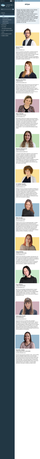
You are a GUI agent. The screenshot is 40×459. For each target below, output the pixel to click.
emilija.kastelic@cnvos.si (20, 186)
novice (3, 32)
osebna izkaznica (5, 21)
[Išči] (13, 9)
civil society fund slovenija (6, 28)
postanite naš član (5, 23)
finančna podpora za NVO (7, 33)
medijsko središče (5, 35)
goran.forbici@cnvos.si (20, 49)
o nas (3, 14)
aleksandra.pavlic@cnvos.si (21, 318)
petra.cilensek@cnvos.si (20, 116)
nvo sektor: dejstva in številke (7, 30)
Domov (16, 0)
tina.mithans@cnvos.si (20, 287)
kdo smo (3, 12)
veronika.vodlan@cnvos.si (21, 352)
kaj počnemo (4, 24)
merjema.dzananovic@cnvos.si (22, 151)
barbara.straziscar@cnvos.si (21, 82)
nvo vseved (4, 26)
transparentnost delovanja (6, 19)
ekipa (3, 16)
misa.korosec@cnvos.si (20, 220)
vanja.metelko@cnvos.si (20, 254)
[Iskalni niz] (7, 9)
